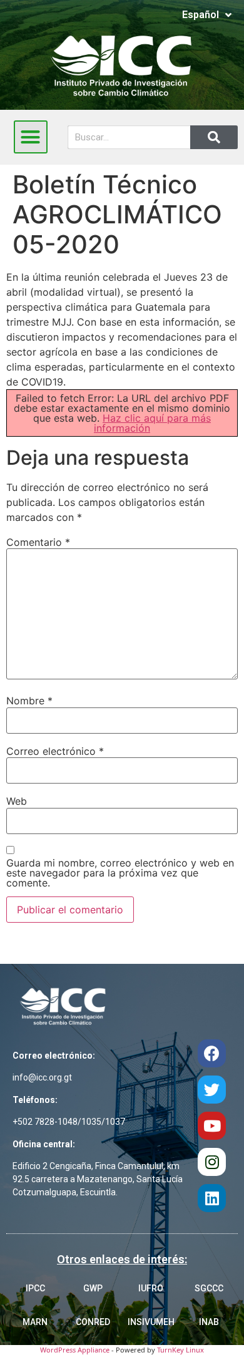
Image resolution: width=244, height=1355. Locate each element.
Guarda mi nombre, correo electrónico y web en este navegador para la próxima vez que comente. (120, 873)
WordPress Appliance (74, 1349)
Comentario (38, 542)
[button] (31, 137)
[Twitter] (212, 1090)
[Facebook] (212, 1053)
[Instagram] (212, 1162)
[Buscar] (214, 137)
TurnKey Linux (180, 1349)
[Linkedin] (212, 1198)
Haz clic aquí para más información (152, 423)
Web (16, 801)
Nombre (29, 701)
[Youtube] (212, 1126)
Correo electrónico (55, 751)
